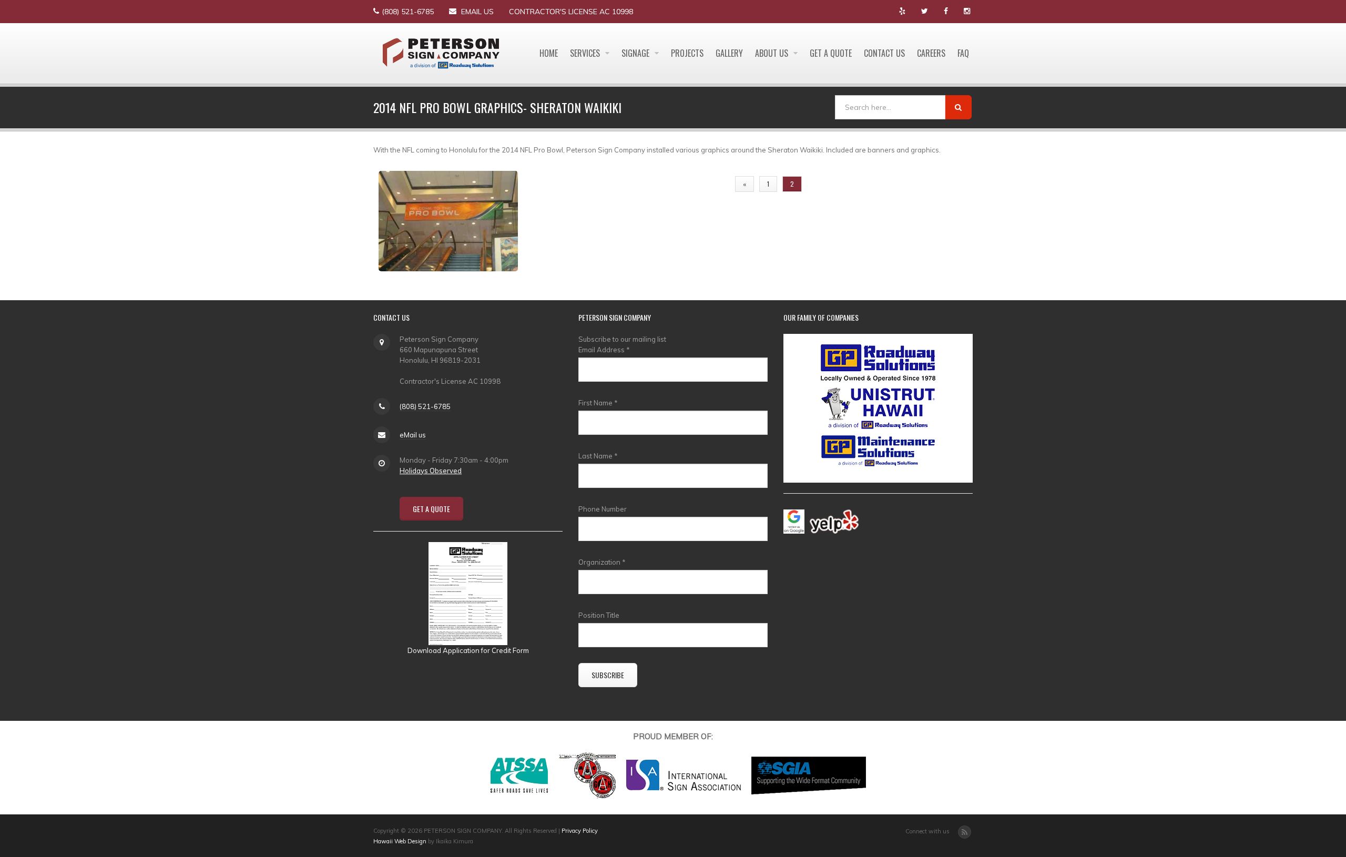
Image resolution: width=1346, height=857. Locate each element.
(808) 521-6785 (408, 11)
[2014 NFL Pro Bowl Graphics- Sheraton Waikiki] (448, 220)
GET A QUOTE (431, 508)
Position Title (598, 615)
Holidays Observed (431, 470)
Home (548, 53)
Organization (602, 562)
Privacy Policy (580, 830)
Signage (636, 53)
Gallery (729, 53)
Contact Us (884, 53)
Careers (931, 53)
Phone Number (602, 509)
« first (712, 183)
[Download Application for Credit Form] (468, 592)
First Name (598, 403)
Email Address (604, 349)
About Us (772, 53)
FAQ (963, 53)
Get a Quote (831, 53)
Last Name (598, 456)
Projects (687, 53)
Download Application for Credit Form (468, 650)
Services (586, 53)
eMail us (477, 11)
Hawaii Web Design (399, 841)
